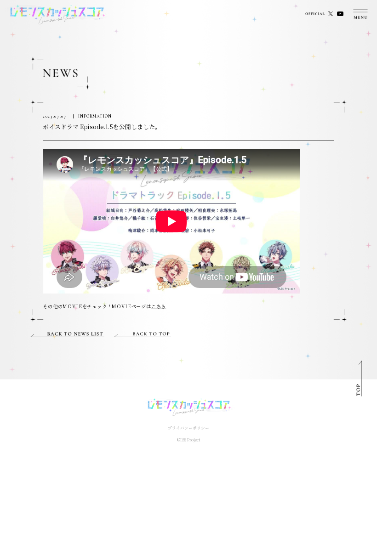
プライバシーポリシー (188, 427)
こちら (158, 306)
